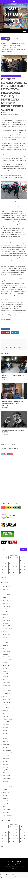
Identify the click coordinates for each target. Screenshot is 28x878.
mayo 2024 (6, 645)
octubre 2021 (6, 722)
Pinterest (6, 332)
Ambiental (4, 76)
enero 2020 (6, 781)
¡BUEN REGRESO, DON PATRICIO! (14, 342)
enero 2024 (6, 654)
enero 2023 (6, 688)
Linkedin (15, 332)
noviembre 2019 (7, 787)
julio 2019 (5, 798)
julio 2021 (5, 730)
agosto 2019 (6, 795)
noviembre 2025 (7, 603)
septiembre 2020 (7, 758)
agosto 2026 (6, 586)
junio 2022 (6, 708)
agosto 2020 (6, 761)
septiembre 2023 (7, 665)
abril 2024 (5, 648)
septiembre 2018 (7, 815)
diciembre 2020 (7, 750)
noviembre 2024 (7, 628)
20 (6, 569)
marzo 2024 (6, 651)
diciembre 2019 (7, 784)
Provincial (18, 76)
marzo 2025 (6, 620)
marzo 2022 (6, 716)
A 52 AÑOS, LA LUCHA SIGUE (15, 347)
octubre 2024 (6, 631)
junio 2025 (6, 612)
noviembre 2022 (7, 693)
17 (20, 567)
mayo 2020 (6, 770)
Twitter (15, 329)
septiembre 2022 (7, 699)
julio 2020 (5, 764)
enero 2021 (6, 747)
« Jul (2, 577)
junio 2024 (6, 643)
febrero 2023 (6, 685)
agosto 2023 (6, 668)
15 (13, 567)
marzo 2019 (6, 809)
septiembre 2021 (7, 724)
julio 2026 (5, 589)
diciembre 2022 (7, 691)
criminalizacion (6, 323)
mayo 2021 (6, 736)
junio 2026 (6, 592)
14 (9, 567)
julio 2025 (5, 609)
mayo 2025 (6, 614)
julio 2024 (5, 640)
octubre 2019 (6, 789)
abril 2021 (5, 739)
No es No (11, 76)
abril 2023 (5, 679)
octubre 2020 (6, 756)
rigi (20, 323)
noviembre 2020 (7, 753)
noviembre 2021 (7, 719)
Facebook (6, 329)
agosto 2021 (6, 727)
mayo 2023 (6, 676)
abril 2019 (5, 806)
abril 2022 (5, 713)
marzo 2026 (6, 595)
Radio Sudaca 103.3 (14, 14)
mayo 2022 (6, 710)
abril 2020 (5, 772)
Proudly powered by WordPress (14, 864)
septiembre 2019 (7, 792)
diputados (12, 323)
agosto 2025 (6, 606)
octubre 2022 (6, 696)
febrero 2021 (6, 744)
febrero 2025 (6, 623)
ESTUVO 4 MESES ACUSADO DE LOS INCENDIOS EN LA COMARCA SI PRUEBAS (12, 403)
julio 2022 (5, 705)
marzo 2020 (6, 775)
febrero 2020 (6, 778)
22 (13, 569)
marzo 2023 (6, 682)
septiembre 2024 (7, 634)
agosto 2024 (6, 637)
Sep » (5, 577)
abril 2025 (5, 617)
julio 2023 (5, 671)
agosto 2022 (6, 702)
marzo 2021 (6, 741)
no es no (18, 323)
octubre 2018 (6, 812)
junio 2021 (6, 733)
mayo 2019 (6, 804)
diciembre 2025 (7, 600)
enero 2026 (6, 597)
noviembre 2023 (7, 660)
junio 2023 (6, 674)
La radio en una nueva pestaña (9, 448)
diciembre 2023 (7, 657)
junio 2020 (6, 767)
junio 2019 (6, 801)
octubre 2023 (6, 662)
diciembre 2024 (7, 626)
